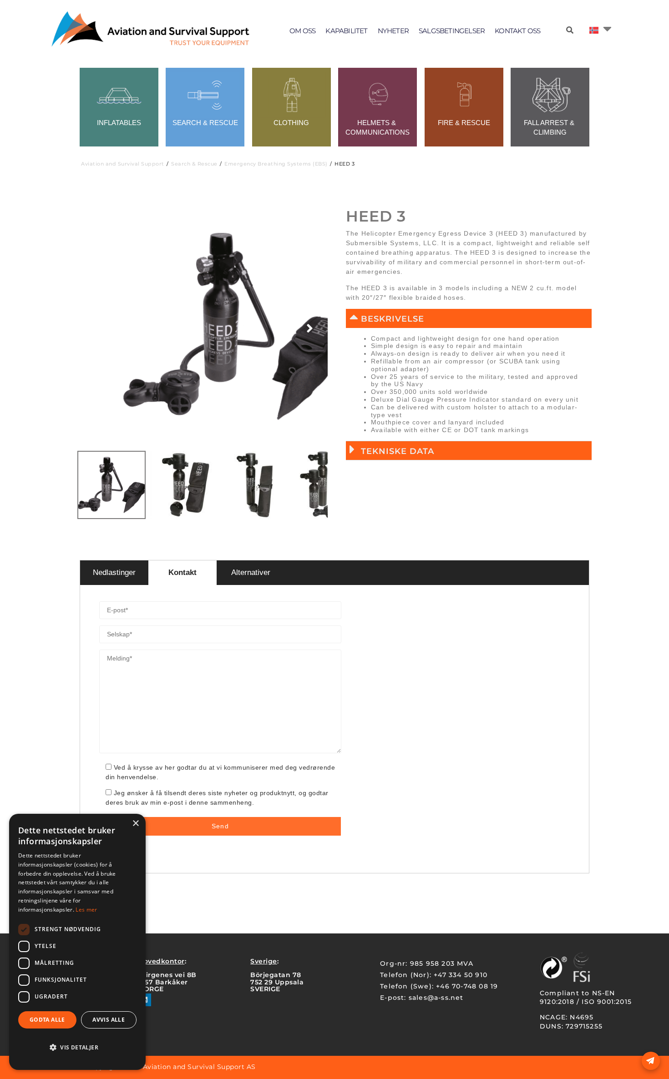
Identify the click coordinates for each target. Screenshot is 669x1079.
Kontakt (182, 572)
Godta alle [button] (47, 1020)
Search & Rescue (194, 164)
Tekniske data (397, 451)
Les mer (86, 909)
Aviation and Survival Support (122, 164)
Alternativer (250, 572)
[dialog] (77, 942)
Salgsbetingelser (452, 30)
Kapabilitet (346, 30)
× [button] (135, 823)
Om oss (302, 30)
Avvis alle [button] (108, 1020)
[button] (469, 318)
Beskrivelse (392, 319)
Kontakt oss (517, 30)
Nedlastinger (114, 572)
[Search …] (570, 30)
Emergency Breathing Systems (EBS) (276, 164)
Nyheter (393, 30)
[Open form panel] (651, 1061)
